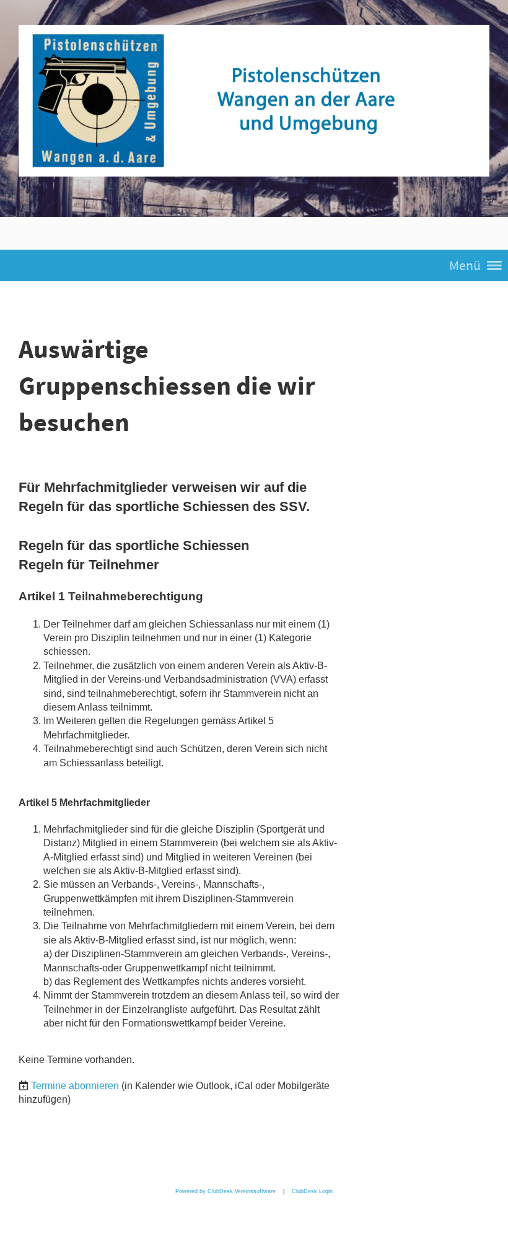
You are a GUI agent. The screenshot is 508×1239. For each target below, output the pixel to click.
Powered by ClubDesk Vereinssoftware (225, 1191)
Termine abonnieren (75, 1085)
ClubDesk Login (312, 1191)
